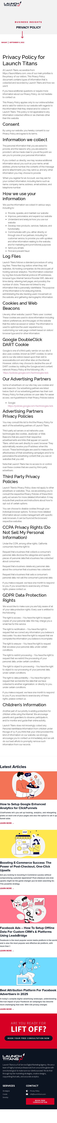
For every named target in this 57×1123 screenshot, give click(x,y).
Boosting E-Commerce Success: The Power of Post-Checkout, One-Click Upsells (25, 866)
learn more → (7, 823)
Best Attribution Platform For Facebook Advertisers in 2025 (28, 992)
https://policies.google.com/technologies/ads (25, 373)
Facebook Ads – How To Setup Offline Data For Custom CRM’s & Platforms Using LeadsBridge (27, 931)
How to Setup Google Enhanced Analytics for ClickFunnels (23, 806)
